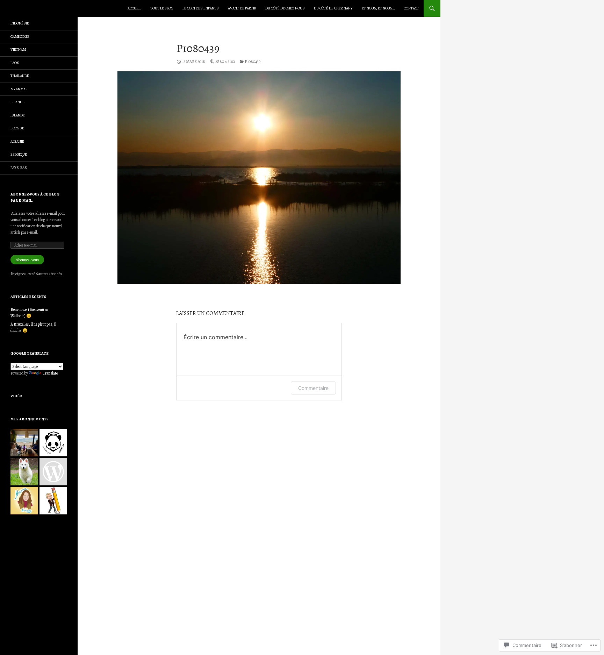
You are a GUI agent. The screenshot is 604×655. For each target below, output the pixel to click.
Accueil (134, 8)
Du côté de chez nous (285, 8)
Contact (411, 8)
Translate (50, 373)
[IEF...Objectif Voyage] (24, 442)
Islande (17, 115)
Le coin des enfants (200, 8)
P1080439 (252, 61)
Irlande (17, 102)
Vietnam (18, 49)
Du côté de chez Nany (333, 8)
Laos (14, 62)
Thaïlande (19, 75)
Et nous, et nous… (378, 8)
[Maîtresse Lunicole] (24, 500)
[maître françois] (53, 500)
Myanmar (19, 89)
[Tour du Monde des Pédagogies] (53, 471)
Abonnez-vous (27, 260)
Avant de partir (242, 8)
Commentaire (313, 388)
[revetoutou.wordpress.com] (24, 471)
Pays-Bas (18, 167)
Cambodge (19, 36)
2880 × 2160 (225, 61)
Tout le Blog (161, 8)
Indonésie (19, 23)
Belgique (18, 154)
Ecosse (17, 128)
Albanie (17, 141)
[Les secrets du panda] (53, 442)
